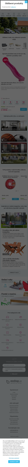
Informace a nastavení (14, 458)
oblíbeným (13, 7)
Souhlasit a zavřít (14, 461)
